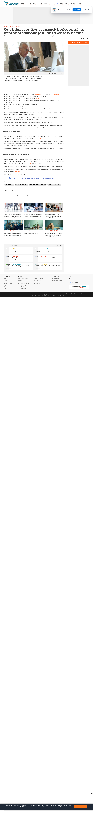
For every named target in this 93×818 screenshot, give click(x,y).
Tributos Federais (21, 281)
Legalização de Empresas (23, 285)
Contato (6, 288)
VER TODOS (59, 245)
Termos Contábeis (8, 283)
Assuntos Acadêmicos (22, 288)
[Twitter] (74, 279)
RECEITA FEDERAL (9, 184)
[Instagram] (70, 279)
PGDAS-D (56, 94)
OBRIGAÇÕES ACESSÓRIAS (21, 184)
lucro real (17, 171)
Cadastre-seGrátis (85, 3)
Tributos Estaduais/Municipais (24, 286)
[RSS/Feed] (86, 278)
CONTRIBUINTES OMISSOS (54, 184)
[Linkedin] (79, 279)
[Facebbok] (72, 279)
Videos (5, 281)
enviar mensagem (22, 195)
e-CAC (41, 138)
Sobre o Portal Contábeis (23, 278)
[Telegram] (82, 279)
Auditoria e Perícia (37, 281)
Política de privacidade (52, 295)
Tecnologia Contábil (38, 280)
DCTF (37, 98)
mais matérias (31, 195)
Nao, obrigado (86, 9)
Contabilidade (21, 280)
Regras (5, 285)
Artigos (5, 280)
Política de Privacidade (55, 806)
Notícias (6, 278)
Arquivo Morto (37, 283)
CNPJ (30, 163)
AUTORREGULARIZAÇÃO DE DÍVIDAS (37, 184)
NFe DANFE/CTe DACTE (56, 281)
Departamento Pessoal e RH (23, 283)
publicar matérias (40, 195)
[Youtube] (77, 279)
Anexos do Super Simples (57, 280)
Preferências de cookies (61, 295)
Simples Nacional (40, 94)
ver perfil (14, 195)
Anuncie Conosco (7, 286)
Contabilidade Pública (38, 278)
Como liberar (77, 9)
